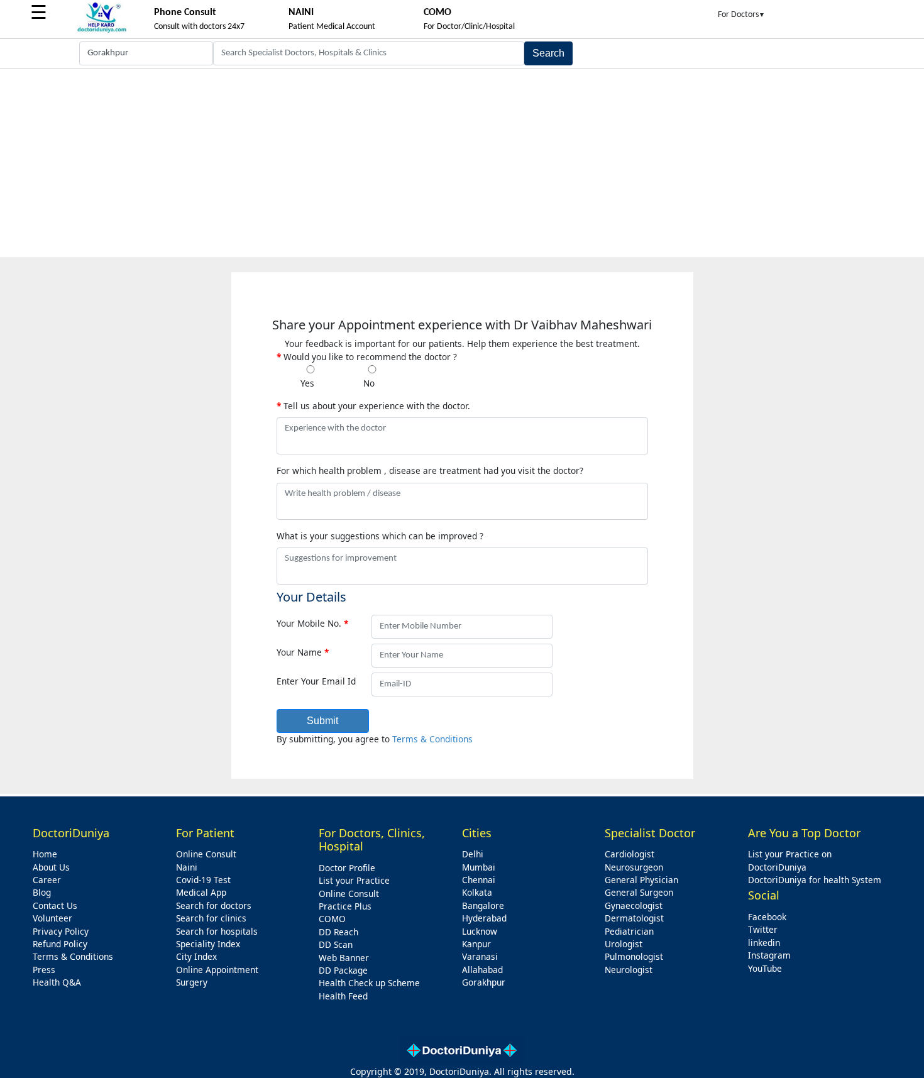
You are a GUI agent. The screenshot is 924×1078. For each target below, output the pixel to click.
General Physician (641, 880)
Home (45, 854)
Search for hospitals (217, 931)
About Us (51, 867)
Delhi (472, 854)
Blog (42, 892)
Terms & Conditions (432, 739)
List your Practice (354, 880)
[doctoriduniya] (102, 30)
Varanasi (480, 956)
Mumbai (478, 867)
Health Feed (343, 996)
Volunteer (52, 918)
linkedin (764, 943)
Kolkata (477, 892)
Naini (186, 867)
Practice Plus (345, 906)
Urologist (623, 944)
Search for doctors (213, 905)
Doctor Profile (347, 868)
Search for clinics (211, 918)
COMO (332, 919)
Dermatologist (634, 918)
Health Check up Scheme (369, 983)
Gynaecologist (634, 905)
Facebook (767, 917)
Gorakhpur (483, 982)
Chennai (478, 880)
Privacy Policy (61, 931)
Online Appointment (217, 970)
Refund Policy (60, 944)
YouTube (765, 968)
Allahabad (482, 970)
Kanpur (476, 944)
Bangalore (483, 905)
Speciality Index (208, 944)
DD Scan (336, 944)
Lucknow (479, 931)
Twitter (763, 929)
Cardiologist (629, 854)
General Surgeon (639, 892)
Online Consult (206, 854)
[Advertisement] (462, 163)
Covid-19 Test (203, 880)
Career (47, 880)
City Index (196, 956)
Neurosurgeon (634, 867)
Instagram (769, 955)
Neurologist (628, 970)
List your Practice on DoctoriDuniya (790, 860)
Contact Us (55, 905)
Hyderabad (484, 918)
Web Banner (344, 958)
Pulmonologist (634, 956)
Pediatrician (629, 931)
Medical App (201, 892)
